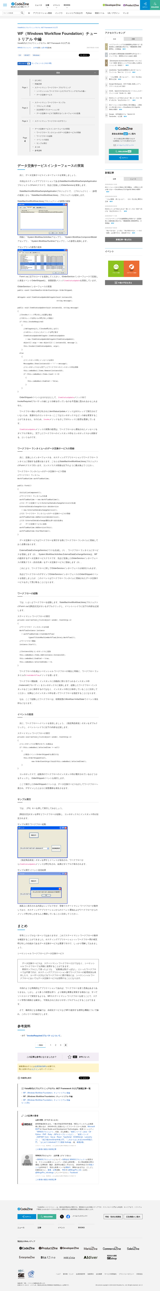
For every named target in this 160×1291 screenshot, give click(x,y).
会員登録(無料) (40, 1066)
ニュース (38, 5)
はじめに (38, 80)
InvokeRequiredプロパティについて (43, 1035)
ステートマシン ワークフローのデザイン (51, 121)
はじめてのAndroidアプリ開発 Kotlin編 (56, 1142)
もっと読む (25, 1102)
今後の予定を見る (125, 282)
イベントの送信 (42, 139)
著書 (49, 1170)
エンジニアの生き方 (74, 13)
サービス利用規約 (110, 1274)
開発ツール (99, 13)
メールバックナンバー (125, 145)
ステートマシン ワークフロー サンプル (50, 102)
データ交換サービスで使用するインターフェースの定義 (58, 113)
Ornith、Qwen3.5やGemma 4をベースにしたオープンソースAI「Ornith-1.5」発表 (125, 92)
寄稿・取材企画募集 (113, 1216)
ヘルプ (58, 1274)
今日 (114, 39)
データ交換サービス (44, 94)
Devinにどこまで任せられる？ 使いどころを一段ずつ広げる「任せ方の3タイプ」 (125, 99)
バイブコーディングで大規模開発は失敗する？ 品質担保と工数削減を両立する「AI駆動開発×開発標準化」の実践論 (125, 46)
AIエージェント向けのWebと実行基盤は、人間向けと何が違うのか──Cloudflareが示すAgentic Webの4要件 (125, 107)
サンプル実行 (41, 143)
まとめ (37, 147)
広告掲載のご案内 (133, 1216)
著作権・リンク (68, 1274)
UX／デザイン (114, 13)
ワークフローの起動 (44, 136)
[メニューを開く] (5, 5)
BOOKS (67, 5)
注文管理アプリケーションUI (47, 109)
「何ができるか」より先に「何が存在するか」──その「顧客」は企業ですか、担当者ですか (123, 231)
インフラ (59, 13)
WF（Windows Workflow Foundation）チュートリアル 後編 (46, 1092)
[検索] (22, 13)
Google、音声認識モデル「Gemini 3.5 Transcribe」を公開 (122, 115)
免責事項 (91, 1274)
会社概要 (99, 1274)
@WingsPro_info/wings (44, 1172)
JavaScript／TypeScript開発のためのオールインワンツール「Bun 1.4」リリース (125, 71)
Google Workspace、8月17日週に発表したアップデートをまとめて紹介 (125, 85)
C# (20, 55)
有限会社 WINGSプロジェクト (74, 1159)
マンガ (125, 13)
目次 (58, 72)
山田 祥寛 (44, 47)
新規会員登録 (124, 151)
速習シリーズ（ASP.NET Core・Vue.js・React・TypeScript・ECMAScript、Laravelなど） (63, 1137)
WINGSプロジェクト (45, 1131)
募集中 (68, 1167)
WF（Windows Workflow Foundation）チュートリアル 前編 (46, 1100)
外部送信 (139, 1274)
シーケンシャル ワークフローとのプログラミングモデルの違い (61, 91)
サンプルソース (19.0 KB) (41, 63)
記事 (47, 5)
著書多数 (80, 1142)
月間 (133, 39)
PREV (41, 1045)
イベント (56, 5)
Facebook (74, 1172)
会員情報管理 (80, 1274)
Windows (36, 55)
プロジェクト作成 (43, 106)
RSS (64, 1170)
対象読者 (38, 84)
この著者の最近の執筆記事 (45, 1149)
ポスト (84, 55)
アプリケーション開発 (42, 13)
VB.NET (27, 55)
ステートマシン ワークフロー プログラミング (53, 87)
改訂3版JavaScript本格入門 (53, 1139)
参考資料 (38, 150)
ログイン (35, 1069)
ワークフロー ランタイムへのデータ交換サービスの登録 (58, 132)
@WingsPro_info (75, 1170)
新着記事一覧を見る (124, 239)
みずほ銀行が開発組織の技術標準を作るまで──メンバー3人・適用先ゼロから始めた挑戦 (125, 55)
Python (89, 13)
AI (29, 13)
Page (25, 87)
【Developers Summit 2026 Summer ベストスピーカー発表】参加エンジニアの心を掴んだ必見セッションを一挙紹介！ (125, 63)
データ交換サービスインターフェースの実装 (52, 128)
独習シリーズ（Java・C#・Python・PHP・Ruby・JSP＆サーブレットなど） (64, 1132)
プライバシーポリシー (126, 1274)
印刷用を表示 (26, 1078)
